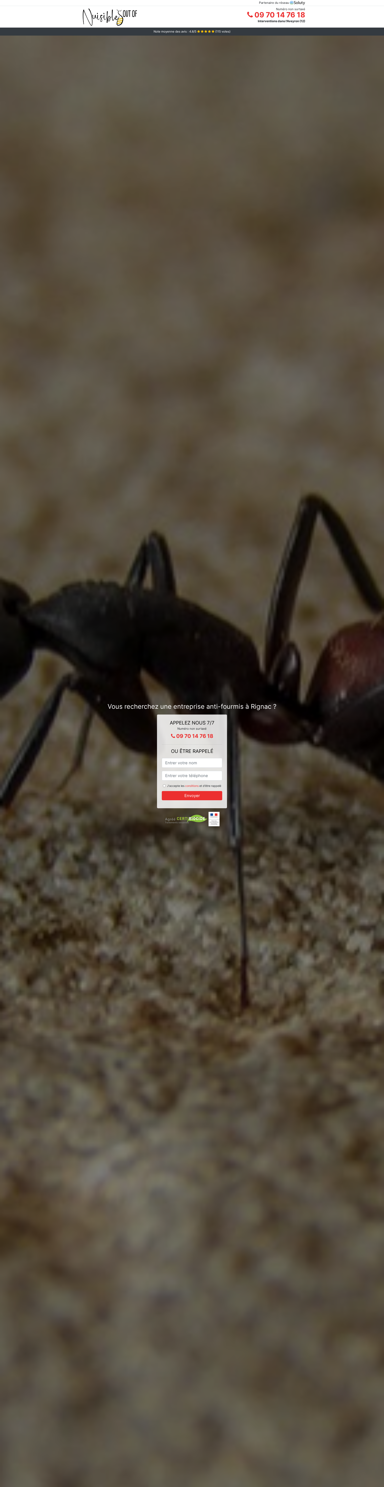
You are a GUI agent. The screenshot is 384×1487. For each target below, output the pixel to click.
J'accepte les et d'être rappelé (194, 785)
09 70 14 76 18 (279, 14)
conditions (192, 785)
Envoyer (192, 795)
